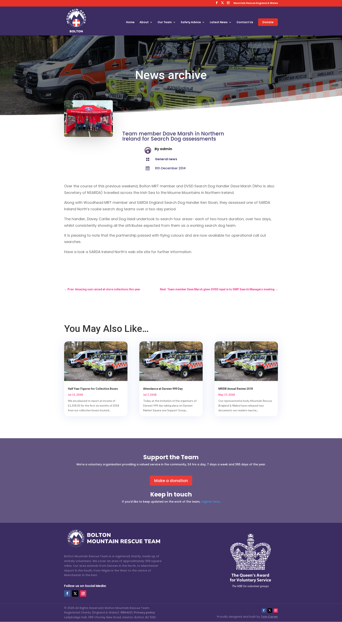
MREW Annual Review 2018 (235, 388)
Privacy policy (144, 612)
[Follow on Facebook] (67, 593)
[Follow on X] (75, 593)
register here (210, 502)
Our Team (165, 22)
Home (130, 22)
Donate (268, 22)
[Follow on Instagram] (83, 593)
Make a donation (171, 480)
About (144, 22)
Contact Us (245, 22)
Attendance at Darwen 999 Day (163, 388)
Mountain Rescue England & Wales (256, 3)
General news (166, 159)
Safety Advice (191, 22)
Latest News (219, 22)
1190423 (126, 612)
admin (166, 148)
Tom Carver (269, 617)
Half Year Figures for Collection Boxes (93, 388)
